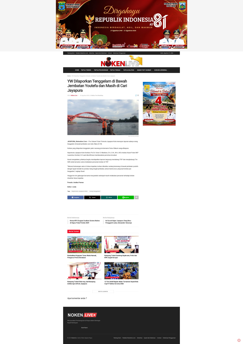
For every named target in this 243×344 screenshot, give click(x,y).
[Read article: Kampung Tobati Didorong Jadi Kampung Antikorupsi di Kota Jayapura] (84, 270)
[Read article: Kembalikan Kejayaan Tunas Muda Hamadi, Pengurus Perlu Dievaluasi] (84, 244)
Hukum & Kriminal (160, 70)
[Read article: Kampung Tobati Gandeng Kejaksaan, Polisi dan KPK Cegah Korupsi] (121, 244)
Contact (110, 53)
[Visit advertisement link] (121, 24)
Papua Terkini (86, 70)
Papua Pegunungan (101, 70)
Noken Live (74, 95)
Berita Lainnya (103, 291)
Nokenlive (74, 338)
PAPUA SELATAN (128, 70)
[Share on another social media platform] (136, 197)
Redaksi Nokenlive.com (82, 53)
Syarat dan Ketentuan (101, 53)
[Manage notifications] (239, 340)
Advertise (91, 53)
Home (77, 70)
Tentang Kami (71, 53)
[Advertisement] (103, 207)
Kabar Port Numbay (144, 70)
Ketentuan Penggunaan (119, 53)
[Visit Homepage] (121, 61)
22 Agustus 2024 (84, 95)
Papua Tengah (115, 70)
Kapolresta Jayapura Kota (79, 191)
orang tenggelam (95, 191)
